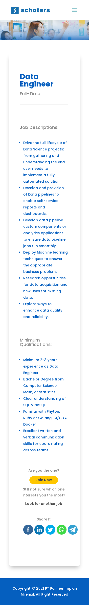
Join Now (44, 479)
